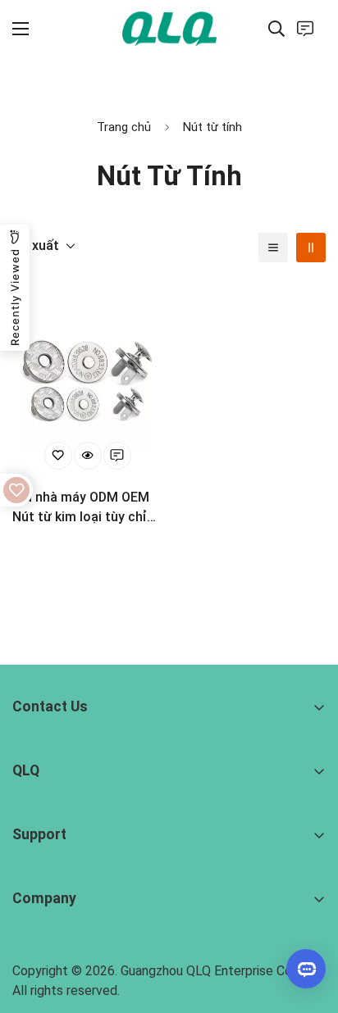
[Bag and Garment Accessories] (169, 28)
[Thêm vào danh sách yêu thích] (58, 456)
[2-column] (311, 247)
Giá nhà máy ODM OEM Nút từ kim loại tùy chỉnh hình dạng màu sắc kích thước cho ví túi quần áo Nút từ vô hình (87, 508)
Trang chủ (124, 127)
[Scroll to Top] (308, 926)
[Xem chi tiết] (88, 456)
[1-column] (273, 247)
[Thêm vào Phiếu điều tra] (117, 456)
